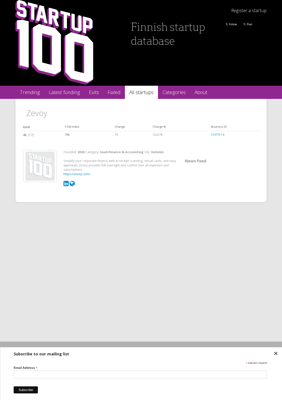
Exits (94, 92)
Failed (114, 92)
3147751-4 (217, 134)
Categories (174, 92)
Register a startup (249, 10)
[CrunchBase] (72, 184)
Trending (30, 92)
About (201, 92)
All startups (141, 92)
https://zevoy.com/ (76, 174)
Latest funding (64, 92)
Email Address (26, 368)
